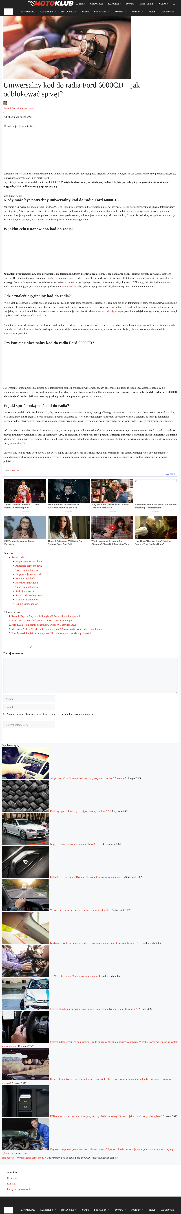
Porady (130, 4)
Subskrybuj (51, 648)
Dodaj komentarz (15, 648)
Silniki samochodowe (27, 599)
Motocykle (67, 12)
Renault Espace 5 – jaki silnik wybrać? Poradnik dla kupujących (45, 616)
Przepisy (163, 4)
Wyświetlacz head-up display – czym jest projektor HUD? (81, 909)
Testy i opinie (146, 4)
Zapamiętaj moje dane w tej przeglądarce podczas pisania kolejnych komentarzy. (50, 713)
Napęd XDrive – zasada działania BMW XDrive (76, 844)
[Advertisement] (90, 152)
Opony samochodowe (26, 586)
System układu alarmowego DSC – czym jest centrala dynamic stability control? (93, 1008)
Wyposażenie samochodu (29, 561)
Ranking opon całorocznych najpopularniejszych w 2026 (80, 811)
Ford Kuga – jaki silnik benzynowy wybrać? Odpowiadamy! (43, 624)
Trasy (152, 12)
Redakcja (12, 1178)
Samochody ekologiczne (28, 595)
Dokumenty (100, 12)
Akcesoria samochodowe (28, 565)
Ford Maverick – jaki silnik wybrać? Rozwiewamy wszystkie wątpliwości (51, 633)
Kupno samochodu (25, 578)
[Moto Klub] (50, 4)
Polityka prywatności (18, 1189)
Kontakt (11, 1183)
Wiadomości (96, 4)
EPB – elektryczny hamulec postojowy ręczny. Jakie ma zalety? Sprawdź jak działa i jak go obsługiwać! (106, 1116)
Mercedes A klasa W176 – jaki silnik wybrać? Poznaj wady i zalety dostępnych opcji (57, 628)
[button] (174, 4)
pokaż (19, 195)
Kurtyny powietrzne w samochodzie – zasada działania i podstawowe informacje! (94, 942)
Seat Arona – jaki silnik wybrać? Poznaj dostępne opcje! (41, 620)
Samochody (114, 4)
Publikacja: (17, 116)
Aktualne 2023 (28, 12)
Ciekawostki (167, 12)
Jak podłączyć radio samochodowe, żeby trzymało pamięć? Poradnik (87, 778)
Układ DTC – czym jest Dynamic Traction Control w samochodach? (86, 877)
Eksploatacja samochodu (28, 574)
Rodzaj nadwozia (24, 591)
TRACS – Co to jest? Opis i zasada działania (74, 975)
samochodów (69, 286)
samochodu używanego (110, 311)
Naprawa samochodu (26, 582)
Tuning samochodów (26, 603)
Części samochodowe (26, 569)
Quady (85, 12)
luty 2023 (15, 471)
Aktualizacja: (19, 126)
